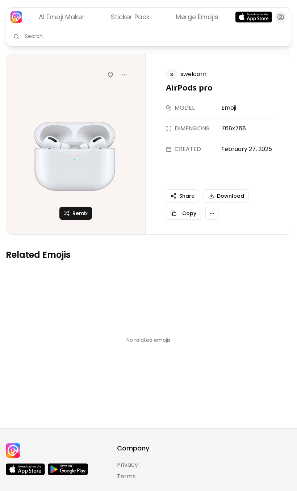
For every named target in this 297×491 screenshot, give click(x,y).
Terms (126, 476)
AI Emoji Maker (62, 16)
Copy (189, 213)
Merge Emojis (197, 16)
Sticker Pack (130, 16)
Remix (80, 213)
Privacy (127, 465)
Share (186, 196)
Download (230, 196)
